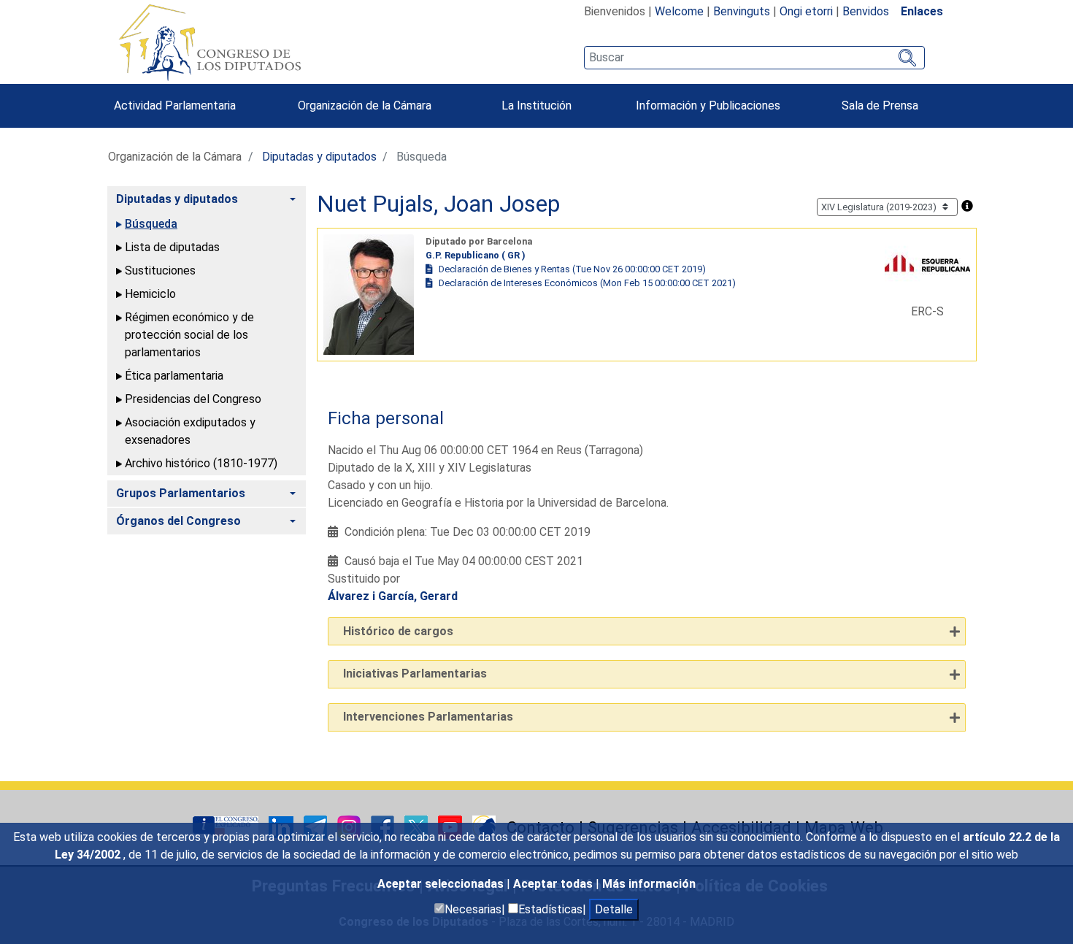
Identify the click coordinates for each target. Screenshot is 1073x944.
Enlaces (922, 11)
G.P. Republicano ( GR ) (476, 255)
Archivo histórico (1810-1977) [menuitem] (201, 463)
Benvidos (865, 11)
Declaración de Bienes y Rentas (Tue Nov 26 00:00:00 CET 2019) (572, 269)
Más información (649, 884)
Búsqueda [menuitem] (151, 224)
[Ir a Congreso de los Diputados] (209, 42)
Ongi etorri (806, 11)
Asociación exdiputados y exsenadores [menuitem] (190, 431)
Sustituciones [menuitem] (160, 270)
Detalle (614, 909)
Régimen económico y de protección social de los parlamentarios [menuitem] (189, 334)
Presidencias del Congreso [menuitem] (193, 399)
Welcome (679, 11)
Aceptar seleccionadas (442, 884)
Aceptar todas (554, 884)
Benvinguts (741, 11)
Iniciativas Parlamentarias (415, 673)
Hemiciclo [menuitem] (150, 294)
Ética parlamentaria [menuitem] (174, 376)
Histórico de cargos (398, 631)
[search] (754, 57)
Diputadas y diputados (319, 157)
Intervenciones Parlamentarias (428, 717)
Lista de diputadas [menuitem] (172, 247)
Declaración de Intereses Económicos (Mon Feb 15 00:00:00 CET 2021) (587, 282)
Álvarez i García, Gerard (393, 596)
